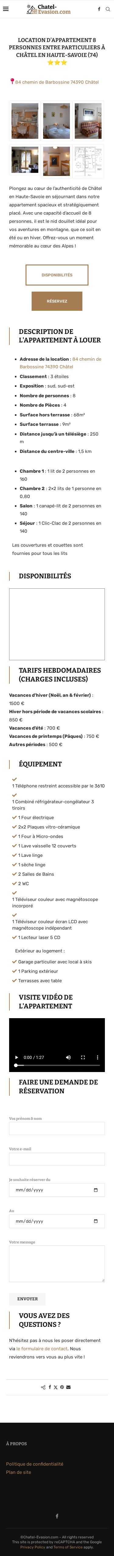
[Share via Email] (68, 1387)
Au (11, 1211)
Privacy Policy (32, 1547)
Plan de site (18, 1472)
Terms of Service (68, 1547)
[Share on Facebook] (50, 1387)
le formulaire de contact (41, 1348)
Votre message (22, 1242)
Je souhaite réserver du (29, 1180)
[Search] (108, 9)
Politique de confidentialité (34, 1464)
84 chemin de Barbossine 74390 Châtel (57, 82)
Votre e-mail (20, 1149)
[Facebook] (99, 9)
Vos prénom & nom (25, 1118)
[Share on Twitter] (56, 1387)
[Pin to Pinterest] (62, 1387)
